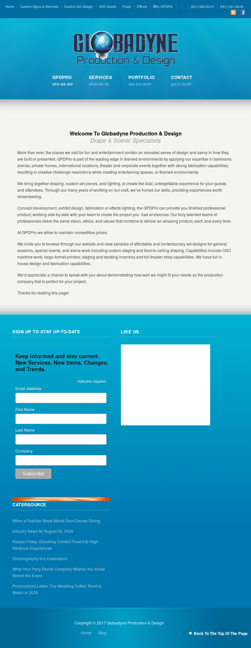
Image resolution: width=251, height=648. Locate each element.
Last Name (25, 430)
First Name (25, 409)
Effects (142, 6)
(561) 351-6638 (231, 6)
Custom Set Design (78, 6)
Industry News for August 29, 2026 (42, 531)
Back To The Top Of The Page (221, 633)
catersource (29, 504)
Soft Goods (107, 6)
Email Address (29, 388)
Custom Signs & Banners (39, 6)
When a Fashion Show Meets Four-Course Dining (56, 520)
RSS (233, 12)
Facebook (242, 12)
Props (126, 6)
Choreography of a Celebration (40, 558)
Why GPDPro (163, 6)
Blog (102, 632)
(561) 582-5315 (202, 6)
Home (10, 6)
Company (24, 450)
